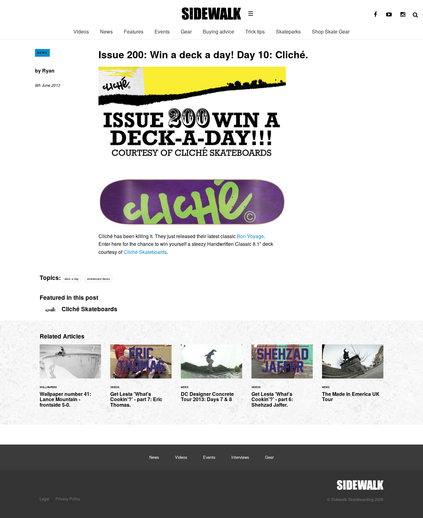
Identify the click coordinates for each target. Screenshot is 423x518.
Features (133, 31)
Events (162, 31)
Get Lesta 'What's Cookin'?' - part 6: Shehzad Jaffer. (282, 379)
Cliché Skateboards (145, 251)
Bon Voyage (250, 236)
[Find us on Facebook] (375, 14)
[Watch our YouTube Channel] (389, 14)
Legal (44, 499)
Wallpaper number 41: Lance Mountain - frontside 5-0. (70, 379)
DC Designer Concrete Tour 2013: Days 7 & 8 (211, 377)
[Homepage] (360, 483)
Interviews (240, 457)
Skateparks (288, 31)
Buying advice (218, 31)
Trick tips (255, 31)
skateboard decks (98, 279)
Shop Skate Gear (331, 31)
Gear (186, 31)
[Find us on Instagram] (402, 14)
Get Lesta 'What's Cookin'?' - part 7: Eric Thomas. (141, 379)
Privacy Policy (67, 499)
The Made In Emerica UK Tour (352, 377)
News (106, 31)
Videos (81, 31)
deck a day (71, 279)
